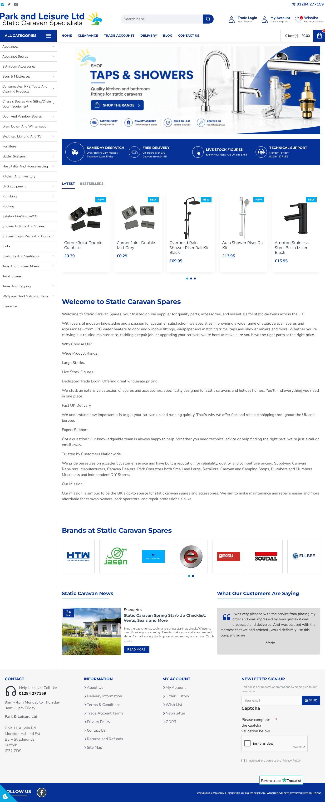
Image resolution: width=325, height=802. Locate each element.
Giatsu (228, 572)
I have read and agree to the (273, 761)
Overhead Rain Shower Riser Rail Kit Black (188, 247)
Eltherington (191, 572)
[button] (187, 278)
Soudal (266, 572)
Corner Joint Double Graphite (83, 245)
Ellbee (304, 572)
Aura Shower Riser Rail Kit (243, 245)
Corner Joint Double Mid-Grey (136, 245)
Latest (68, 184)
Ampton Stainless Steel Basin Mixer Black (292, 247)
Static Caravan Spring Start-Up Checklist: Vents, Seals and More (165, 618)
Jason (116, 572)
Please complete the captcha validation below (255, 725)
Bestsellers (91, 184)
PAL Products (153, 572)
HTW (78, 572)
